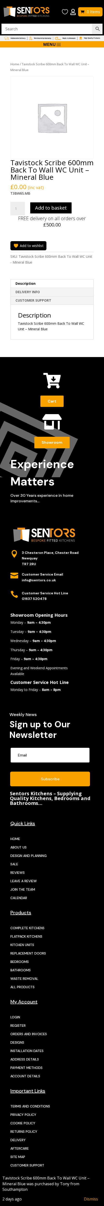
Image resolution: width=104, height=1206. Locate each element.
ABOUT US (18, 847)
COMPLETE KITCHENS (27, 928)
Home (14, 64)
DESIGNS (17, 1042)
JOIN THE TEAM (22, 889)
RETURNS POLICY (23, 1131)
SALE (14, 864)
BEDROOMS (19, 962)
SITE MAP (17, 1157)
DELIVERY (18, 1140)
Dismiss (91, 1199)
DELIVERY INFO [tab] (27, 292)
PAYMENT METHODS (26, 1068)
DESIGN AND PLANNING (28, 856)
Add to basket (51, 208)
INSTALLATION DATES (27, 1051)
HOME (15, 839)
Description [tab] (25, 283)
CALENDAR (18, 898)
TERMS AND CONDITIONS (30, 1106)
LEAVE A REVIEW (23, 881)
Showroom (52, 442)
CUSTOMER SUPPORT (27, 1165)
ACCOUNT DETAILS (25, 1076)
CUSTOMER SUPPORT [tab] (33, 300)
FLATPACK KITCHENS (26, 936)
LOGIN (15, 1017)
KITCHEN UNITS (22, 945)
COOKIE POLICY (22, 1123)
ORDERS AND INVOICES (28, 1034)
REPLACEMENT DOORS (28, 953)
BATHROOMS (20, 970)
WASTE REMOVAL (24, 978)
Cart (52, 401)
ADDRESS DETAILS (24, 1059)
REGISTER (18, 1025)
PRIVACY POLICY (23, 1115)
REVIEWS (17, 872)
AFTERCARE (19, 1148)
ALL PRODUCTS (22, 987)
